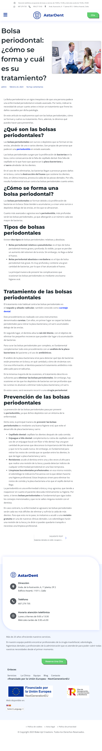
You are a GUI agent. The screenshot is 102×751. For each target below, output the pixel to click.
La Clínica (25, 675)
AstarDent (54, 15)
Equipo (37, 675)
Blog (46, 675)
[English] (7, 705)
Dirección (23, 583)
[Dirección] (13, 586)
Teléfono (23, 599)
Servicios (11, 675)
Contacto (55, 675)
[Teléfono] (13, 601)
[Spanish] (10, 705)
